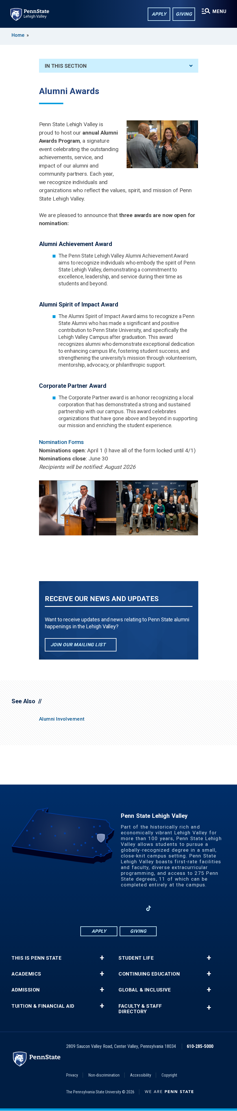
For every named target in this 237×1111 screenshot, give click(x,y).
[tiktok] (149, 908)
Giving (184, 14)
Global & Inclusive (144, 990)
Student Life (136, 958)
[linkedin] (118, 908)
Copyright (169, 1075)
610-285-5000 (200, 1046)
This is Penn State (37, 958)
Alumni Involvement (62, 719)
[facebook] (88, 908)
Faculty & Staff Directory (140, 1008)
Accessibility (140, 1075)
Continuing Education (149, 974)
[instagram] (103, 908)
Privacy (72, 1075)
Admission (26, 990)
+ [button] (102, 958)
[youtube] (133, 908)
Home (18, 35)
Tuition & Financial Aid (43, 1006)
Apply (159, 14)
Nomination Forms (61, 442)
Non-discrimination (104, 1075)
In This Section (66, 66)
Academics (26, 974)
